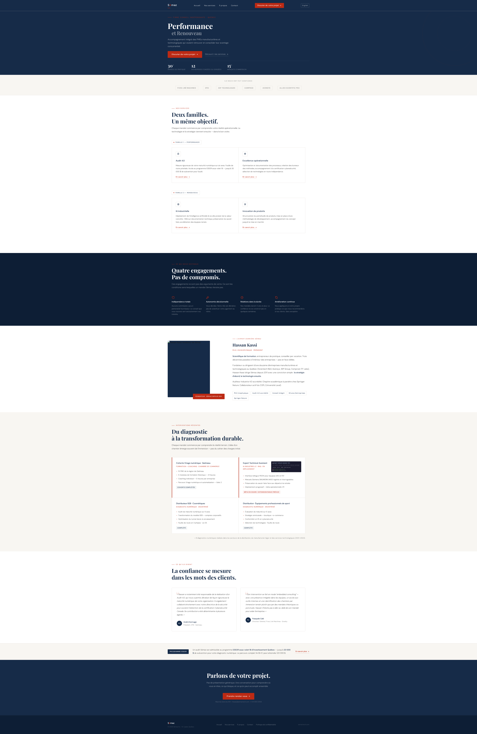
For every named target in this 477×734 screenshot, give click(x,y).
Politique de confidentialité (266, 725)
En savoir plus (182, 177)
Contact (234, 5)
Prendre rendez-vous (237, 696)
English (305, 5)
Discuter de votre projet (268, 5)
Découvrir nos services (215, 54)
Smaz (172, 5)
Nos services (209, 5)
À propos (223, 5)
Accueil (197, 5)
